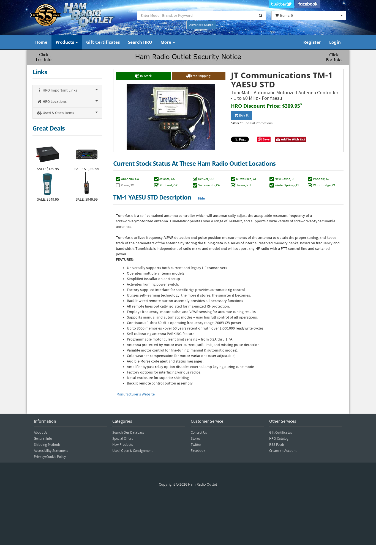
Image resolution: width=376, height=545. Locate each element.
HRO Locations (54, 101)
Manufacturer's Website (135, 394)
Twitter (196, 444)
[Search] (260, 15)
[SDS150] (86, 184)
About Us (40, 432)
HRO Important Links (59, 90)
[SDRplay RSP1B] (47, 153)
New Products (122, 444)
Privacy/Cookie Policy (50, 457)
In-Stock (146, 76)
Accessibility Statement (51, 451)
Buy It (243, 115)
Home (41, 42)
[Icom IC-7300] (86, 153)
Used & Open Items (58, 112)
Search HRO (140, 42)
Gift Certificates (103, 42)
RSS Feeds (276, 444)
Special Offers (122, 438)
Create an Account (282, 451)
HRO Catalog (278, 438)
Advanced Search (201, 25)
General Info (43, 438)
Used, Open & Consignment (132, 451)
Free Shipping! (200, 76)
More (166, 42)
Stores (195, 438)
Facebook (198, 451)
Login (335, 42)
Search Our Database (128, 432)
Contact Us (199, 432)
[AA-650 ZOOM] (47, 184)
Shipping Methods (47, 444)
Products (65, 42)
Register (312, 42)
